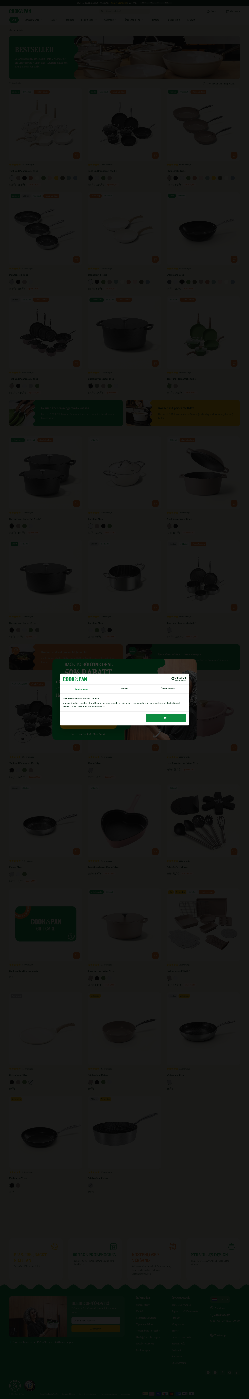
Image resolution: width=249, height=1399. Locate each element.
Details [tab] (124, 688)
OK (165, 718)
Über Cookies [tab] (168, 688)
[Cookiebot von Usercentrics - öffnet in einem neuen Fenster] (173, 679)
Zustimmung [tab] (81, 689)
